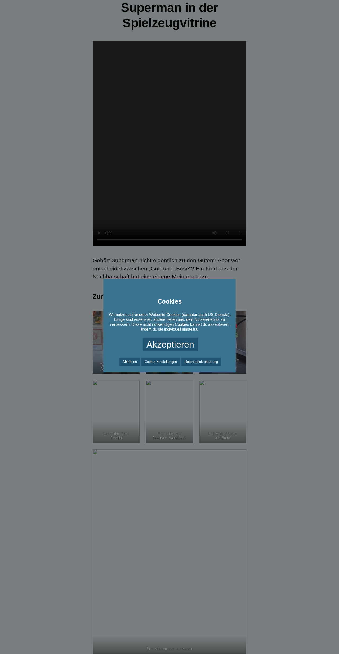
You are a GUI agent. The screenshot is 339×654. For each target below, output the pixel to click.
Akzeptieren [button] (170, 344)
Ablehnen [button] (130, 362)
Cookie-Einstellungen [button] (161, 362)
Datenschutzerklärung (201, 362)
